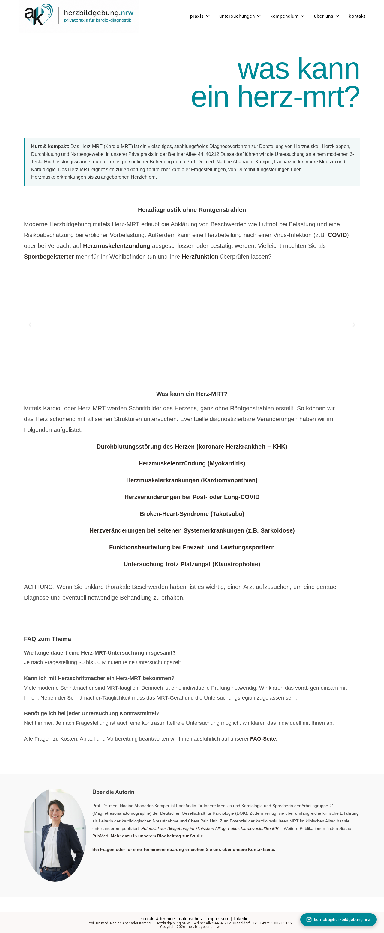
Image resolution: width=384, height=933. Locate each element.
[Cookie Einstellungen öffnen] (13, 925)
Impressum (218, 918)
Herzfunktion (200, 256)
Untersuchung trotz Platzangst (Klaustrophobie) (192, 564)
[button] (30, 325)
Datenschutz (191, 918)
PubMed (100, 835)
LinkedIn (241, 918)
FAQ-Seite (263, 739)
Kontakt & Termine (157, 918)
